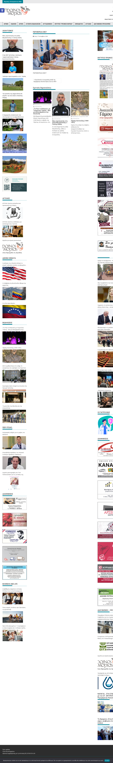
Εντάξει (107, 760)
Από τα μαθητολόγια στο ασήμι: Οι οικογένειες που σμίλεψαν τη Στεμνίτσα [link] (14, 367)
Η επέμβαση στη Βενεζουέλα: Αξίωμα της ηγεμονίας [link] (14, 284)
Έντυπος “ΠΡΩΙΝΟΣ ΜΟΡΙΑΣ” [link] (64, 24)
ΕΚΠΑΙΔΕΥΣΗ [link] (79, 24)
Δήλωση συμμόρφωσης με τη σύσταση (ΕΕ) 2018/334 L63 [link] (18, 753)
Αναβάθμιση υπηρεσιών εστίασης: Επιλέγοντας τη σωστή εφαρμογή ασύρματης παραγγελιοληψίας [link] (12, 590)
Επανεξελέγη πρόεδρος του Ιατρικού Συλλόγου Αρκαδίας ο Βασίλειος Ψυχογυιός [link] (13, 453)
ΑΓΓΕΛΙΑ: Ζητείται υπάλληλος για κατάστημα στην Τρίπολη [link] (12, 223)
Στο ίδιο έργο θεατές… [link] (9, 303)
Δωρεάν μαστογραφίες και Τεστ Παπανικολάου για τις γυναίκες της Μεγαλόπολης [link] (12, 473)
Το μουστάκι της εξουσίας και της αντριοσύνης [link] (12, 407)
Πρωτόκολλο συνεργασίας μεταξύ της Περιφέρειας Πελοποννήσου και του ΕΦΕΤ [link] (45, 80)
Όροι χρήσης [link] (6, 749)
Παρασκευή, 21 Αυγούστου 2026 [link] (42, 104)
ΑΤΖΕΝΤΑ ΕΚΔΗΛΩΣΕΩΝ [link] (33, 24)
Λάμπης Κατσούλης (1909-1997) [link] (11, 348)
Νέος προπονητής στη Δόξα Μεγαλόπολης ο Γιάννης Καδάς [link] (12, 36)
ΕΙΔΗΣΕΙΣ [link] (13, 24)
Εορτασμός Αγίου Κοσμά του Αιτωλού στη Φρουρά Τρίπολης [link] (14, 387)
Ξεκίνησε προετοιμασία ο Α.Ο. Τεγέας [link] (14, 76)
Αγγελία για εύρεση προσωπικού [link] (11, 240)
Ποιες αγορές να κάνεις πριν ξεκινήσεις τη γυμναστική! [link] (14, 608)
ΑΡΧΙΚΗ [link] (6, 24)
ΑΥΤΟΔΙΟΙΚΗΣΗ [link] (47, 24)
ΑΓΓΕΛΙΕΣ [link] (88, 24)
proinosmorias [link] (38, 106)
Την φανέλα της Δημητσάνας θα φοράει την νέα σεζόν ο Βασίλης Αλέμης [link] (12, 95)
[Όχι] (111, 760)
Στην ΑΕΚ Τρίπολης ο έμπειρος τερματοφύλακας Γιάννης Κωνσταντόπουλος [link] (12, 57)
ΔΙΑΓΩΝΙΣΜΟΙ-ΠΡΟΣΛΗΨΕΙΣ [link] (102, 24)
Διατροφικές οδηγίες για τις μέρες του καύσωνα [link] (13, 433)
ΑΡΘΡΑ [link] (21, 24)
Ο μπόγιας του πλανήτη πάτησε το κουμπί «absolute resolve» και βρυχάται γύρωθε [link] (14, 264)
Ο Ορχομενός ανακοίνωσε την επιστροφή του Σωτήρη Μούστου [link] (13, 116)
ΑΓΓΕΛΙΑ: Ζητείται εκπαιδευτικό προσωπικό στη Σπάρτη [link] (11, 204)
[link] (2, 10)
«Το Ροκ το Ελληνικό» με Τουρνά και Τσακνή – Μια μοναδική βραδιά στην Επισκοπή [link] (13, 329)
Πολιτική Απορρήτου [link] (8, 751)
